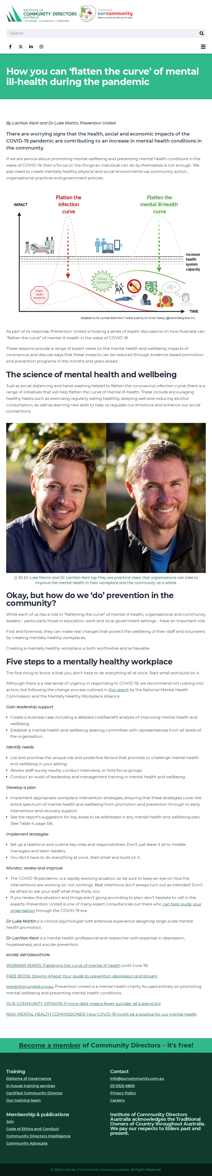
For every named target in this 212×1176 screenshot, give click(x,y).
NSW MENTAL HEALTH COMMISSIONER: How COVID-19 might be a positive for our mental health (101, 1014)
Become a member (50, 1045)
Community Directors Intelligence (38, 1136)
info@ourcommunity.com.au (137, 1078)
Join (10, 1121)
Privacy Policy (123, 1093)
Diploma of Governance (28, 1078)
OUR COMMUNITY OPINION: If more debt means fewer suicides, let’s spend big (83, 1003)
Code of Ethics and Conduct (32, 1129)
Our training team (23, 1100)
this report (119, 689)
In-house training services (30, 1085)
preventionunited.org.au (29, 986)
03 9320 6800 (122, 1085)
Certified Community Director (34, 1093)
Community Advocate (27, 1143)
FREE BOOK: (81, 976)
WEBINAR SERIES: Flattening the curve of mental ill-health (63, 965)
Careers (117, 1100)
